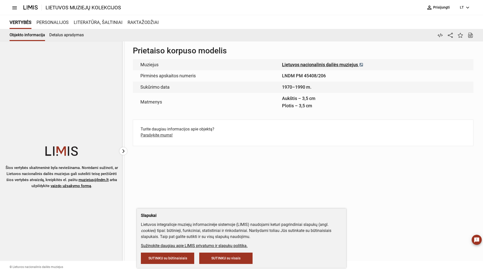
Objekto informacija (27, 34)
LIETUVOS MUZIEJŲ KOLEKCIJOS (83, 8)
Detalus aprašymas (66, 34)
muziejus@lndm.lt (93, 180)
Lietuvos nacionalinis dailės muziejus (320, 64)
